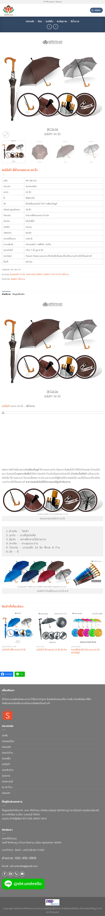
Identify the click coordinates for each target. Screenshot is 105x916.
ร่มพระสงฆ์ (30, 274)
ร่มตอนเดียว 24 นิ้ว (17, 274)
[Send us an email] (10, 874)
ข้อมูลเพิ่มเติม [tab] (18, 294)
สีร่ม (40, 21)
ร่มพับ (5, 735)
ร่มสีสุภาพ (62, 21)
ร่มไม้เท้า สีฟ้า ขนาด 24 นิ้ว (14, 649)
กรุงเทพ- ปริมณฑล (55, 2)
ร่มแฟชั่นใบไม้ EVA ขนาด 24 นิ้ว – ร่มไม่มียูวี (86, 651)
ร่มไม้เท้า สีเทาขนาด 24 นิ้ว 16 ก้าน (51, 649)
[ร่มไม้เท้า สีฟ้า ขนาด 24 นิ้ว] (18, 628)
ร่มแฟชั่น (6, 758)
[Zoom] (6, 135)
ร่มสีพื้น (49, 21)
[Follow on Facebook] (4, 874)
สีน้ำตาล (75, 21)
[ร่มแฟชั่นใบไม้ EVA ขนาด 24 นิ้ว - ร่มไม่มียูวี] (87, 628)
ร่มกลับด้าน (7, 770)
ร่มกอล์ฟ (6, 747)
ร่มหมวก (6, 793)
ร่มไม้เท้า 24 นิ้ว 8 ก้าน (52, 274)
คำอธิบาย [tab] (6, 294)
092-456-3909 (25, 857)
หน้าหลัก (30, 21)
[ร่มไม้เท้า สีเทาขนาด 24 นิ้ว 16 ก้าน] (52, 628)
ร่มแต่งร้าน (7, 753)
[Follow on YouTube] (22, 874)
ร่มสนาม (6, 776)
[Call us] (16, 874)
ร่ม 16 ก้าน (7, 787)
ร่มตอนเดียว (8, 741)
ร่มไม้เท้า (39, 274)
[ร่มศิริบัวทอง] (13, 10)
